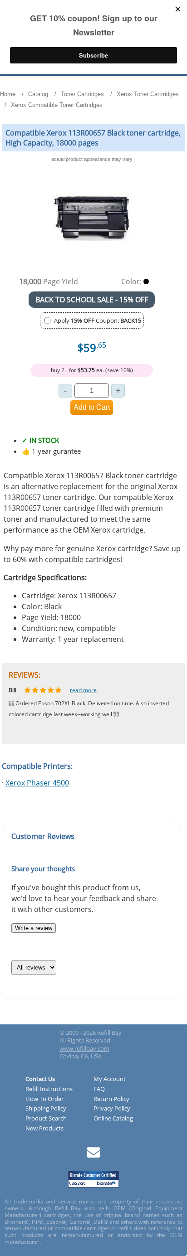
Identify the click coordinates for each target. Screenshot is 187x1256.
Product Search (46, 1118)
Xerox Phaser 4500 (37, 783)
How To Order (44, 1099)
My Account (110, 1079)
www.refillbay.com (84, 1048)
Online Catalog (113, 1118)
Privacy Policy (112, 1108)
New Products (44, 1128)
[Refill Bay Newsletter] (93, 1155)
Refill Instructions (49, 1089)
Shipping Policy (45, 1108)
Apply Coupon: (97, 320)
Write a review (33, 928)
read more (90, 690)
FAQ (99, 1089)
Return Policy (111, 1099)
